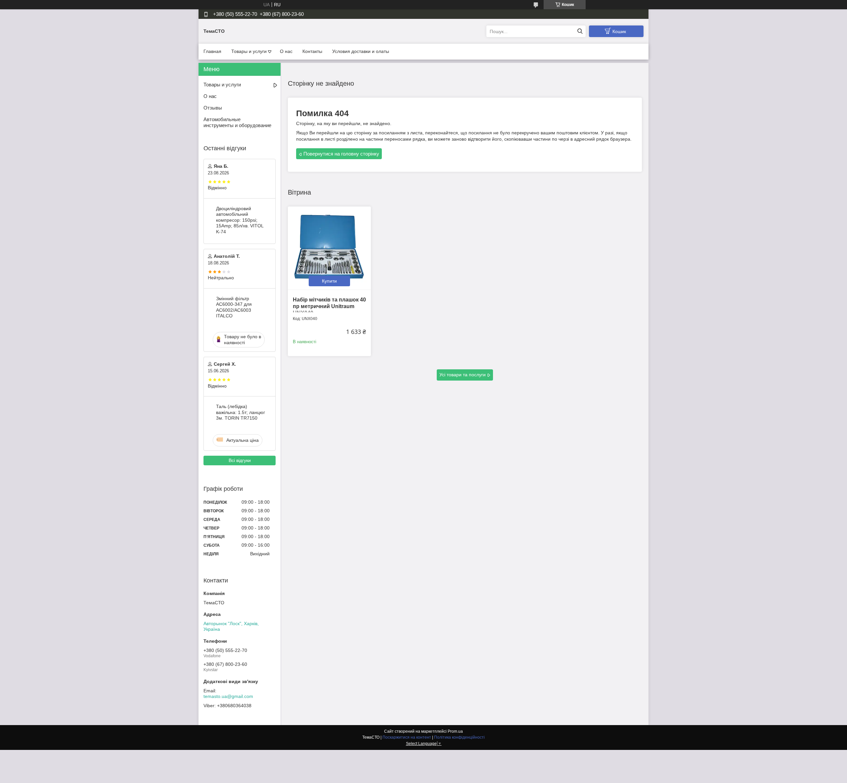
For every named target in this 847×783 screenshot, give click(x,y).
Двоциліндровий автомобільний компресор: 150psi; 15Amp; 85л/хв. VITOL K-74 (239, 220)
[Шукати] (580, 31)
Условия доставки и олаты (360, 51)
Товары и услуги (249, 51)
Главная (212, 51)
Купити (329, 281)
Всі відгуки (240, 460)
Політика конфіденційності (459, 737)
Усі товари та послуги (462, 374)
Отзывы (212, 108)
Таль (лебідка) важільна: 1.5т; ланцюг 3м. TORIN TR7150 (240, 412)
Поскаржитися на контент (406, 737)
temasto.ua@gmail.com (228, 696)
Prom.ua (455, 731)
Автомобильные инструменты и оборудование (237, 122)
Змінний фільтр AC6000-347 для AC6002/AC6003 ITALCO (234, 307)
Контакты (312, 51)
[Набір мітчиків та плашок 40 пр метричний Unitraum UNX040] (329, 248)
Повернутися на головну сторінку (341, 154)
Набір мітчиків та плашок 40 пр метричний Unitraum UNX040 (329, 306)
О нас (286, 51)
